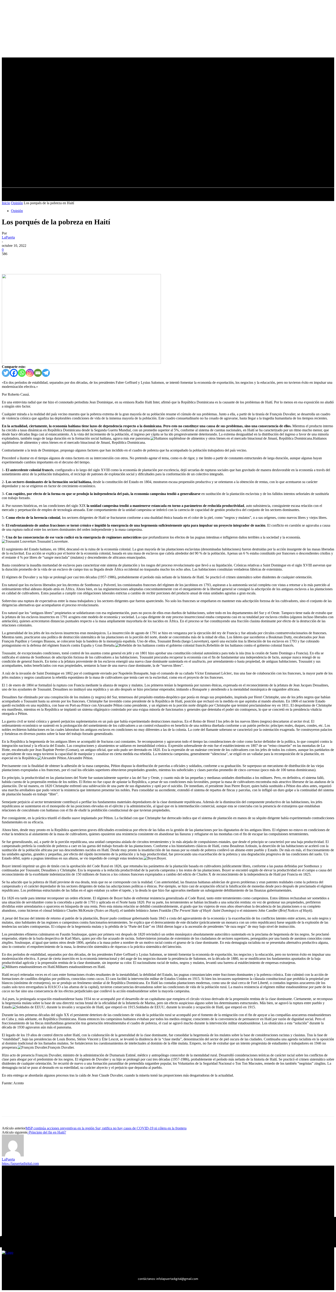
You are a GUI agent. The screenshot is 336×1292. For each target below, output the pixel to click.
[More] (75, 261)
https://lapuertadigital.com (20, 1163)
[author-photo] (13, 1155)
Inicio (6, 203)
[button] (152, 174)
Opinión (17, 203)
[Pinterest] (42, 260)
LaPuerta (8, 237)
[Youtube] (154, 165)
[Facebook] (128, 165)
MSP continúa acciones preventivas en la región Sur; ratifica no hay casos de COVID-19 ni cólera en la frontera (106, 1128)
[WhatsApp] (58, 260)
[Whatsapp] (22, 373)
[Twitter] (145, 165)
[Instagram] (137, 165)
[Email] (38, 373)
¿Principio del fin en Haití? (46, 1132)
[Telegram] (46, 373)
